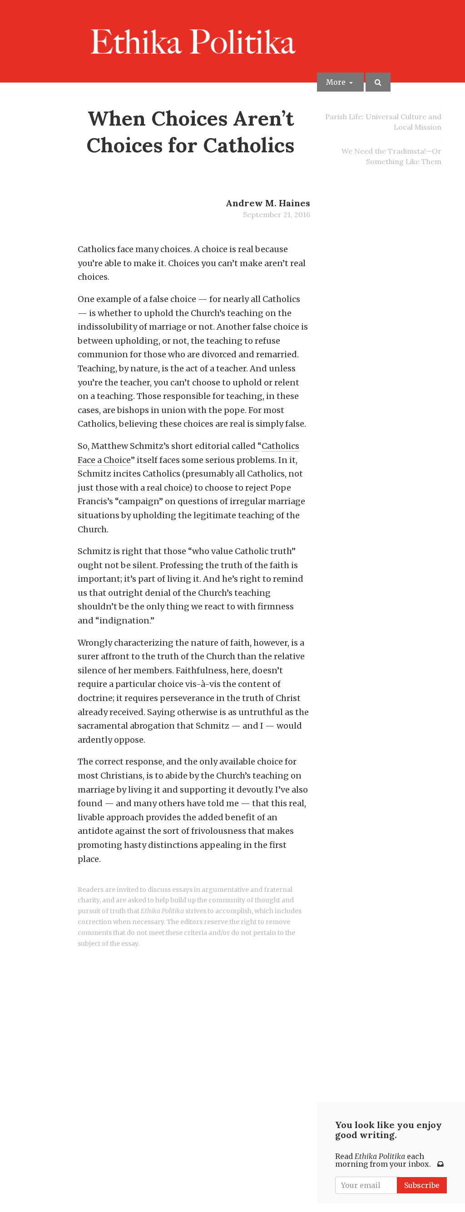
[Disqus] (194, 1068)
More (336, 82)
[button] (378, 82)
